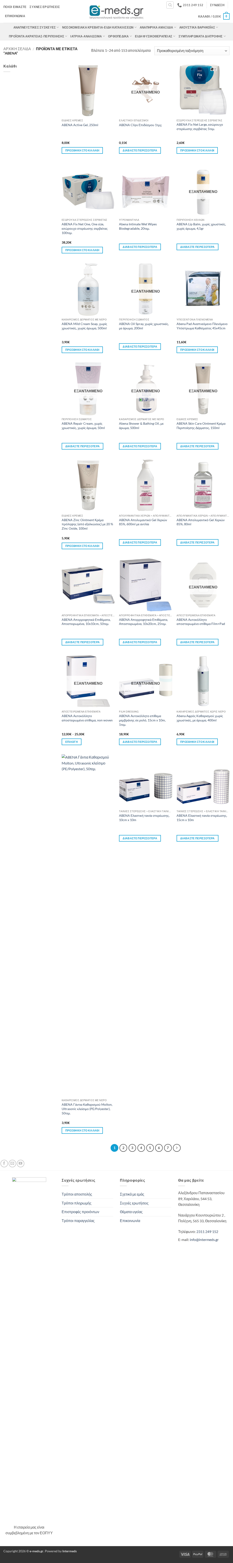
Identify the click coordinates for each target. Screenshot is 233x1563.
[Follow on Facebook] (4, 1163)
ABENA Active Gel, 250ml (80, 125)
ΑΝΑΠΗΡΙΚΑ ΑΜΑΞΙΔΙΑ (156, 27)
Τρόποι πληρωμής (76, 1203)
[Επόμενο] (177, 1148)
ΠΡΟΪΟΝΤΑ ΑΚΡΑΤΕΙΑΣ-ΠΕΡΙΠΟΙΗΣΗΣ (36, 36)
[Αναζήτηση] (170, 5)
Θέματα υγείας (131, 1211)
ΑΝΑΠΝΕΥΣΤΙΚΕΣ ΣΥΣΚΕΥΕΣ (34, 27)
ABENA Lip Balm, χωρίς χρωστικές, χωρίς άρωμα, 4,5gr (201, 226)
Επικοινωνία (15, 16)
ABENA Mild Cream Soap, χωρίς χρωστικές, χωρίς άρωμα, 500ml (84, 326)
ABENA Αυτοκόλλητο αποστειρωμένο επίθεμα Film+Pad (201, 622)
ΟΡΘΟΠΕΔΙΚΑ (118, 36)
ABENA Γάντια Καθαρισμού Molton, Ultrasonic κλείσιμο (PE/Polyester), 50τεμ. (87, 1109)
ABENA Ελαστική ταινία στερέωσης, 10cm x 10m (144, 818)
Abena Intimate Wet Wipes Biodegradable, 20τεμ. (138, 226)
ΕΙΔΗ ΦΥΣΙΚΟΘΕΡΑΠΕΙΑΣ (153, 36)
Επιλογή (71, 741)
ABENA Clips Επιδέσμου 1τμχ (140, 125)
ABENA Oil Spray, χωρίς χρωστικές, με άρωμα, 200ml (144, 326)
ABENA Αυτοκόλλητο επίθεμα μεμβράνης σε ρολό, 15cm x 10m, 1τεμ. (142, 720)
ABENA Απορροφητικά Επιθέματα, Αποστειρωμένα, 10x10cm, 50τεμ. (86, 622)
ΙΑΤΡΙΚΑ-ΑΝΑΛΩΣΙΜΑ (86, 36)
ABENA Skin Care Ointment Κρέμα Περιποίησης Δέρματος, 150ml (201, 425)
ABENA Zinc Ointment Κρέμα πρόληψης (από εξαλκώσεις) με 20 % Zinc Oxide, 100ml (87, 524)
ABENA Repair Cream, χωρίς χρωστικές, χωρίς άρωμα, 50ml (83, 425)
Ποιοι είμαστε (14, 7)
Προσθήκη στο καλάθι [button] (82, 150)
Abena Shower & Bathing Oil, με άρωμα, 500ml (141, 425)
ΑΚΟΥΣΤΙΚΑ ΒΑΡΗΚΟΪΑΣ (197, 27)
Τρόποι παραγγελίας (78, 1220)
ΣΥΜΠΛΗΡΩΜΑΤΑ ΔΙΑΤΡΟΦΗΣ (201, 36)
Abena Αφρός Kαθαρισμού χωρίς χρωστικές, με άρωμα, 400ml (200, 718)
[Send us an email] (12, 1163)
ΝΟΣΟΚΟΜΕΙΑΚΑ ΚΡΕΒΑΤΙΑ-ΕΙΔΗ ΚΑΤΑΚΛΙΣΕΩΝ (98, 27)
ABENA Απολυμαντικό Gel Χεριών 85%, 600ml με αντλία (143, 522)
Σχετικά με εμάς (132, 1194)
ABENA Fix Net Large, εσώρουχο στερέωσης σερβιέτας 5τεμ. (200, 126)
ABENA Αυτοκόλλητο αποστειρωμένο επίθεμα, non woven (87, 718)
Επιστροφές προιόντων (80, 1211)
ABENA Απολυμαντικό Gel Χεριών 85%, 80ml (201, 522)
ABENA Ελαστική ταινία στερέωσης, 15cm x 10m (202, 818)
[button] (217, 5)
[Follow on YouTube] (20, 1163)
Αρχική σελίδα (17, 49)
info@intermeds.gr (204, 1239)
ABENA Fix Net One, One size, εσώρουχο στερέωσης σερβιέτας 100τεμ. (85, 228)
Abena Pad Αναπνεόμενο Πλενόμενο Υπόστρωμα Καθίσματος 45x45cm (202, 326)
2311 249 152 (207, 1231)
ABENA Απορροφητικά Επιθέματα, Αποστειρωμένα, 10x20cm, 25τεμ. (143, 622)
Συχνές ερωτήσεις (45, 7)
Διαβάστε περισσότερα (140, 150)
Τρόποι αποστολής (77, 1194)
